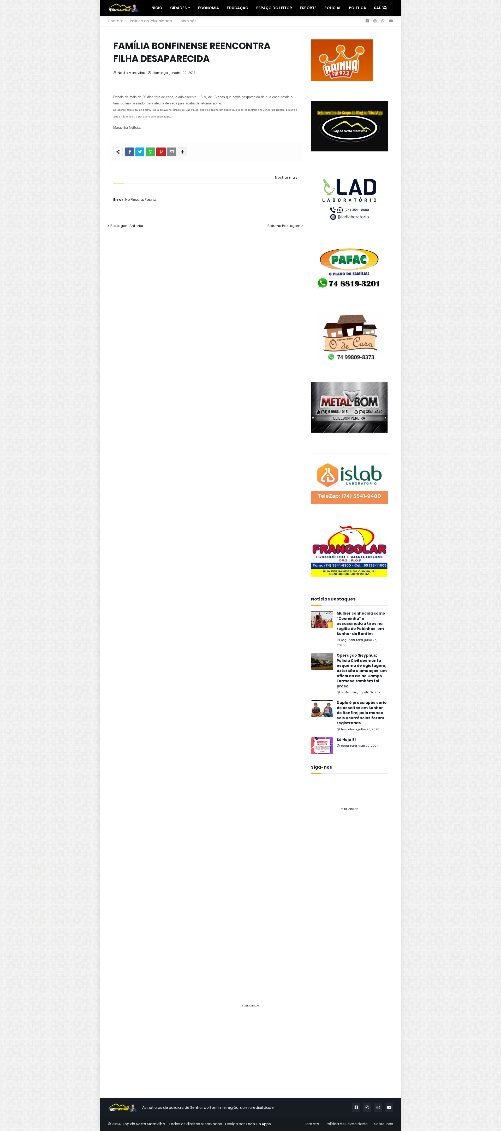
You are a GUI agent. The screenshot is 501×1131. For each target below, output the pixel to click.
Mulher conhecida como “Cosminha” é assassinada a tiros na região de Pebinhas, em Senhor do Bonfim (361, 623)
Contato (115, 20)
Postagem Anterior (127, 225)
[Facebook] (129, 152)
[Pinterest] (161, 152)
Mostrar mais (286, 177)
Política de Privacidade (151, 20)
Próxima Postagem (283, 225)
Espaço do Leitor (274, 7)
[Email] (171, 152)
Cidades (178, 7)
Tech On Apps (258, 1124)
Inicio (156, 7)
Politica (357, 7)
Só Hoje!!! (346, 739)
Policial (332, 7)
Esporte (308, 7)
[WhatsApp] (150, 152)
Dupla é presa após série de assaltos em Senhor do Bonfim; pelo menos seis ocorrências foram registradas (362, 713)
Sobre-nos (383, 1124)
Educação (237, 7)
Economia (208, 7)
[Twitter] (139, 152)
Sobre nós (187, 20)
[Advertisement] (349, 894)
